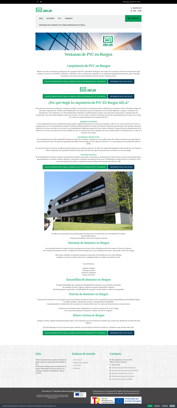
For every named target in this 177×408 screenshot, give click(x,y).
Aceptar (150, 406)
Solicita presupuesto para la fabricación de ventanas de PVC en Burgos (75, 81)
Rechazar (157, 406)
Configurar (165, 406)
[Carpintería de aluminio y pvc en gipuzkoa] (44, 9)
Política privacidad (80, 363)
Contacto (134, 18)
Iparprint (57, 391)
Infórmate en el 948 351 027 (121, 81)
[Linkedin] (41, 1)
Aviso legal (77, 360)
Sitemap (76, 368)
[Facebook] (37, 1)
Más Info (172, 406)
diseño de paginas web (71, 391)
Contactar (77, 365)
